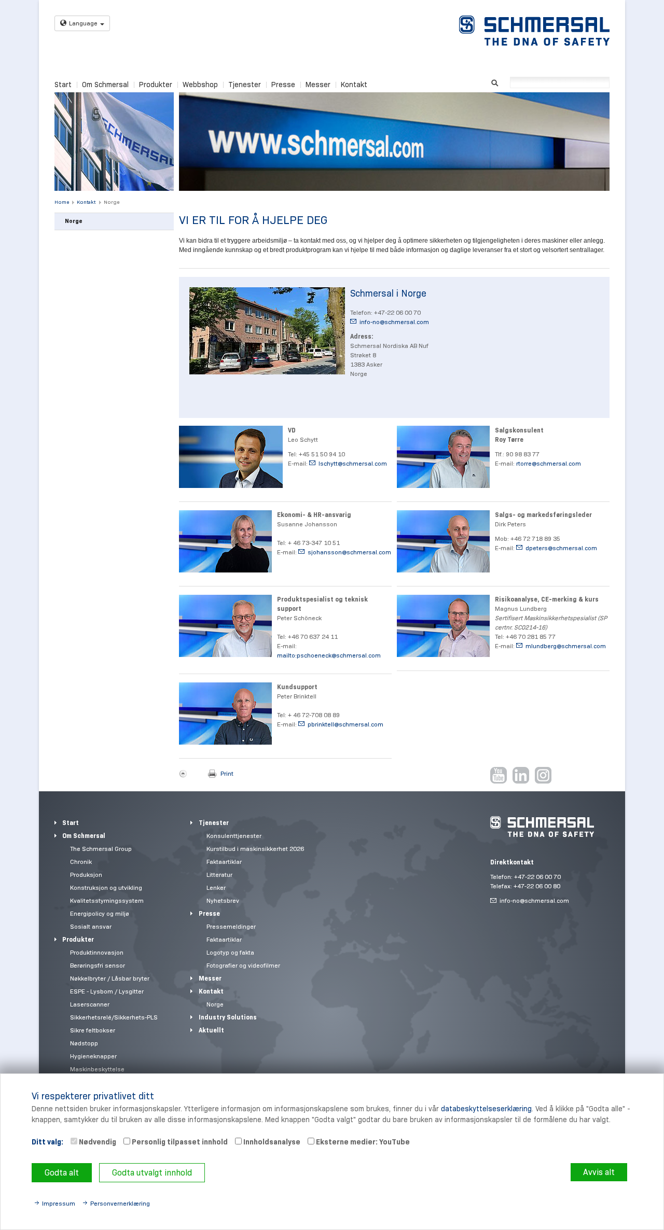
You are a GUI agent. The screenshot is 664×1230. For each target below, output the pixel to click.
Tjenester (244, 84)
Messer (318, 84)
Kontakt (354, 84)
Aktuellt (211, 1030)
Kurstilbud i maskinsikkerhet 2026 (255, 848)
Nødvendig (96, 1142)
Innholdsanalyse (271, 1142)
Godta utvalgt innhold (152, 1173)
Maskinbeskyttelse (97, 1069)
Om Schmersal (105, 84)
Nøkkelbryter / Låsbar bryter (109, 978)
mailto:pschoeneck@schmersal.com (329, 655)
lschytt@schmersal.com (353, 463)
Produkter (155, 84)
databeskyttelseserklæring (486, 1108)
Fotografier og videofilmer (243, 965)
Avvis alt (599, 1172)
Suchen (494, 82)
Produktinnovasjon (96, 952)
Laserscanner (89, 1004)
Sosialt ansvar (91, 926)
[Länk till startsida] (534, 31)
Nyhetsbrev (222, 900)
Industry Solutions (228, 1017)
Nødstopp (84, 1043)
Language (83, 23)
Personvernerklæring (120, 1203)
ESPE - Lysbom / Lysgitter (107, 991)
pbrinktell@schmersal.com (345, 724)
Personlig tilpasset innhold (179, 1142)
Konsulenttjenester (233, 836)
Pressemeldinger (231, 926)
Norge (111, 202)
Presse (283, 84)
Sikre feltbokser (92, 1030)
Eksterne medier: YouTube (362, 1142)
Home (61, 202)
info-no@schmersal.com (394, 322)
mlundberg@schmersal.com (565, 646)
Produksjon (86, 874)
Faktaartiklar (224, 861)
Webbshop (200, 84)
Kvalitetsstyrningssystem (107, 900)
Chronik (81, 861)
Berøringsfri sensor (97, 965)
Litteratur (219, 874)
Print (226, 773)
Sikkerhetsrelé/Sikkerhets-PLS (114, 1017)
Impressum (58, 1203)
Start (63, 84)
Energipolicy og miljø (99, 913)
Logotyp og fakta (230, 952)
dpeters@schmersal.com (561, 548)
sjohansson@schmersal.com (349, 552)
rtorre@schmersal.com (548, 463)
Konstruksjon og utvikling (106, 887)
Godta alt (62, 1173)
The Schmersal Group (101, 848)
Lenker (216, 887)
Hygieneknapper (93, 1056)
